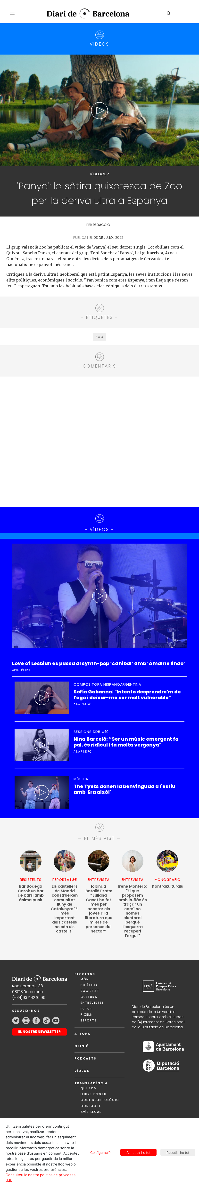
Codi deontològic (100, 1100)
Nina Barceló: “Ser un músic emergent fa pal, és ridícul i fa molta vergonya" (126, 741)
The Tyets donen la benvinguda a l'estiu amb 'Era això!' (124, 789)
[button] (12, 13)
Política (89, 985)
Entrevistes (92, 1003)
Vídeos (82, 1071)
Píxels (86, 1014)
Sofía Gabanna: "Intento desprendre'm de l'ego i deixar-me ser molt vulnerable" (127, 694)
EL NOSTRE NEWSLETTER (39, 1031)
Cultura (89, 997)
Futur (86, 1009)
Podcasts (85, 1058)
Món (85, 979)
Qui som (89, 1088)
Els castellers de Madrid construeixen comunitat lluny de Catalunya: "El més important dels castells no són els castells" (64, 909)
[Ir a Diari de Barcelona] (39, 977)
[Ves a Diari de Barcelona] (84, 13)
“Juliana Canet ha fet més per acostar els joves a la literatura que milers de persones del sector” (98, 909)
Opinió (82, 1046)
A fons (83, 1034)
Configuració (100, 1152)
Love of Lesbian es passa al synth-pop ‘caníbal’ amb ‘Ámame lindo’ (98, 663)
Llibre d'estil (94, 1094)
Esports (89, 1020)
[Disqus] (99, 441)
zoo (99, 337)
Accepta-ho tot (138, 1152)
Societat (90, 991)
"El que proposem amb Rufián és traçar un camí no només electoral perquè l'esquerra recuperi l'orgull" (132, 911)
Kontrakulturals (167, 886)
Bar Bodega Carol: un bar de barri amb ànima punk (31, 893)
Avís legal (91, 1112)
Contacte (91, 1106)
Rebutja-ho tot (177, 1152)
